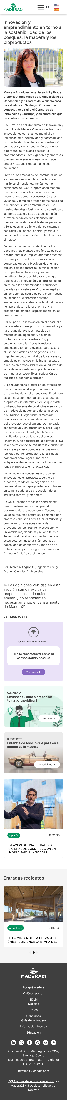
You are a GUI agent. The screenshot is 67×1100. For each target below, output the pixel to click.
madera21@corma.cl (29, 1059)
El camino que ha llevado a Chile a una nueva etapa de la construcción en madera (33, 941)
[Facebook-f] (29, 1042)
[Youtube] (45, 1042)
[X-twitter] (21, 1042)
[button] (40, 7)
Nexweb (33, 1090)
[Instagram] (37, 1042)
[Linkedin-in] (13, 1042)
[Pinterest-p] (53, 1042)
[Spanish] (56, 9)
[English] (56, 5)
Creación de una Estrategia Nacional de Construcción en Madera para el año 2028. (31, 848)
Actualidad (15, 928)
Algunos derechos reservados (33, 1081)
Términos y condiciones (33, 1071)
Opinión (13, 835)
